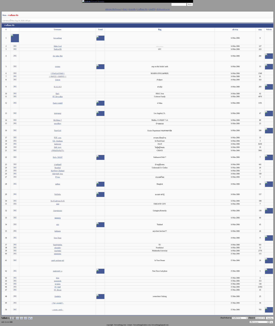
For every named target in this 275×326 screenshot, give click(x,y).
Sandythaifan (57, 245)
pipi (57, 225)
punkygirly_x (57, 271)
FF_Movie (57, 290)
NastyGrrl (57, 131)
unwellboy (57, 124)
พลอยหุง (58, 218)
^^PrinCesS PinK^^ (58, 73)
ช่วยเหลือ (132, 9)
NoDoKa (57, 194)
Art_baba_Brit (57, 56)
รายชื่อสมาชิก (142, 9)
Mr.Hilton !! (57, 120)
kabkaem (58, 231)
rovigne (57, 67)
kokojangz (57, 113)
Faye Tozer (57, 238)
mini (57, 204)
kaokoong (57, 144)
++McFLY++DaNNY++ (57, 76)
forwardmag (57, 38)
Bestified (58, 168)
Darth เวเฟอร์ (57, 103)
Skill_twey (57, 147)
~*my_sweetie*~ (57, 303)
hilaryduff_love (57, 174)
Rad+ (57, 94)
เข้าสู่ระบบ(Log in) (163, 9)
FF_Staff (58, 287)
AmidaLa (57, 296)
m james (57, 284)
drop (57, 278)
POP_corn (57, 138)
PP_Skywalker (58, 97)
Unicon (57, 80)
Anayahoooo (57, 211)
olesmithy (57, 248)
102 (21, 318)
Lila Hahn (57, 251)
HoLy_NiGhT (57, 157)
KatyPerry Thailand (57, 171)
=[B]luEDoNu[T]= (57, 151)
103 (25, 318)
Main (4, 15)
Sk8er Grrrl (58, 46)
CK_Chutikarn (58, 141)
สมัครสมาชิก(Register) (113, 9)
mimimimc (57, 254)
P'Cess (57, 177)
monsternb (57, 281)
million (57, 184)
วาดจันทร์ (57, 165)
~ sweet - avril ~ (57, 310)
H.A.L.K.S (57, 87)
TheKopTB (57, 49)
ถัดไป (30, 318)
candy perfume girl (57, 260)
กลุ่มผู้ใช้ (152, 9)
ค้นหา (125, 9)
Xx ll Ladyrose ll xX (58, 201)
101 (17, 318)
